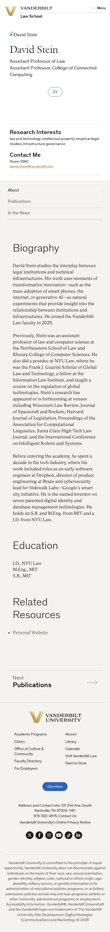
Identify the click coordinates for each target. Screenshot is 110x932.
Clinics (19, 742)
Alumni (70, 734)
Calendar (72, 749)
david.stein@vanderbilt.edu (31, 167)
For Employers (26, 769)
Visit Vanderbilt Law (81, 756)
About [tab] (13, 190)
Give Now (55, 787)
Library (70, 742)
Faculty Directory (28, 761)
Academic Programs (30, 734)
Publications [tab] (19, 202)
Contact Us (67, 816)
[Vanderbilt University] (55, 717)
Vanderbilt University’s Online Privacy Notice (55, 823)
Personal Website (30, 632)
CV (55, 92)
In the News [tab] (19, 213)
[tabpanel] (55, 457)
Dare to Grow (75, 763)
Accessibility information (25, 904)
